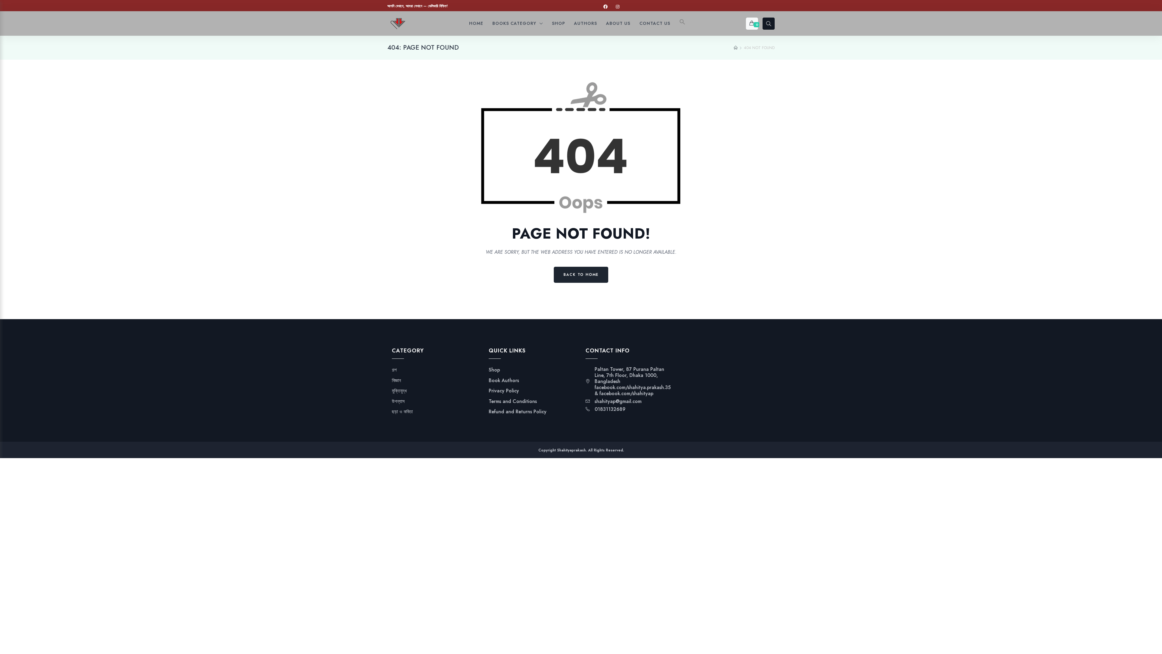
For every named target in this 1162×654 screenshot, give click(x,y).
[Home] (735, 48)
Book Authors (504, 380)
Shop (494, 370)
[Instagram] (617, 6)
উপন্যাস (398, 401)
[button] (682, 23)
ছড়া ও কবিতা (402, 411)
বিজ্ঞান (396, 380)
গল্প (394, 370)
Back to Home (581, 274)
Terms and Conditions (513, 401)
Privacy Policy (504, 391)
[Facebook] (605, 6)
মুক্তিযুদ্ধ (399, 391)
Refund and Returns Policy (518, 411)
